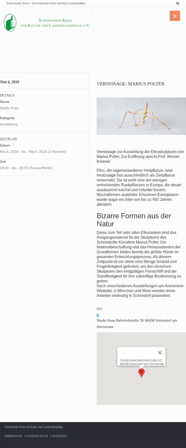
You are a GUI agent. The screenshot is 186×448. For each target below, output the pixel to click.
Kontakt (60, 436)
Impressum (13, 436)
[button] (141, 373)
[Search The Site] (178, 3)
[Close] (160, 352)
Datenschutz (37, 436)
